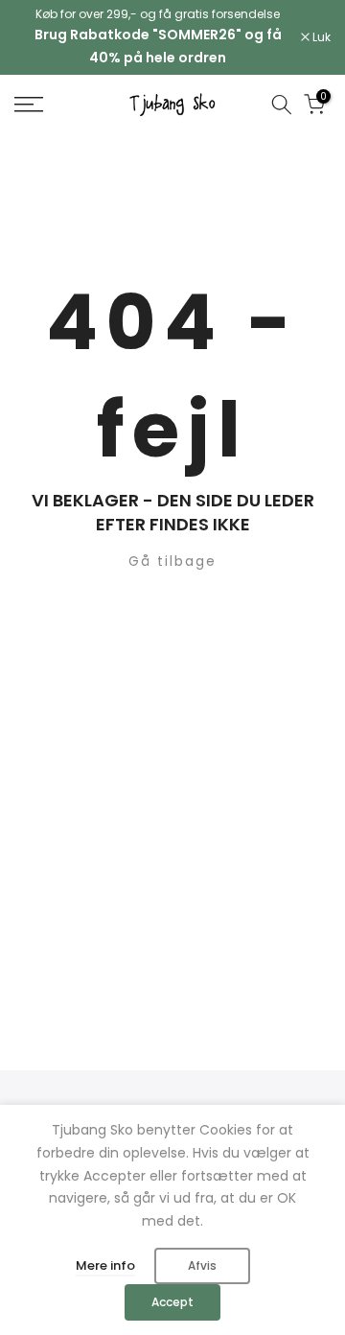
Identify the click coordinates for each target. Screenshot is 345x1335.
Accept (172, 1302)
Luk (320, 37)
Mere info (105, 1265)
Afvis (202, 1265)
